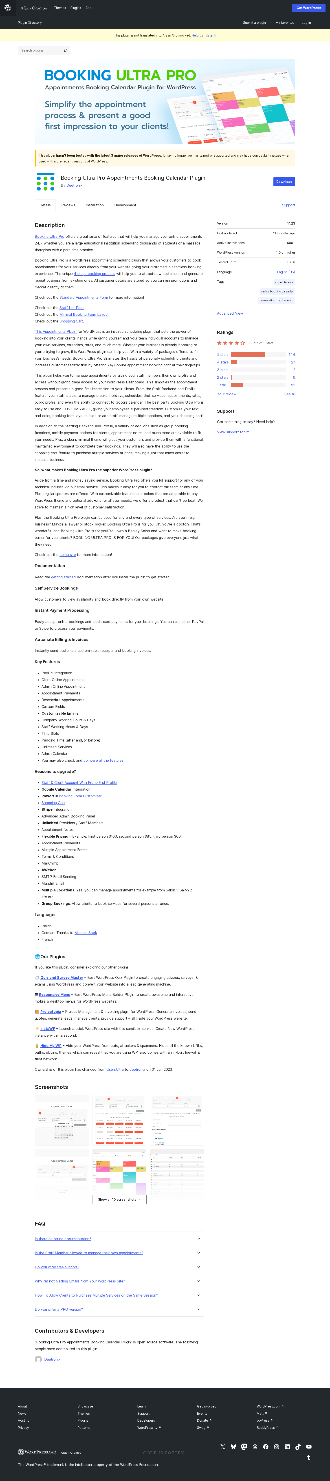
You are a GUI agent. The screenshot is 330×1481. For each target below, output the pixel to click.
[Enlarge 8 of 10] (140, 1209)
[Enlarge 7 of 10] (83, 1209)
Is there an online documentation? (63, 1239)
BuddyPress (268, 1427)
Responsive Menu (54, 994)
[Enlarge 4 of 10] (83, 1155)
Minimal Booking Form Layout (84, 314)
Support (288, 205)
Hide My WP (51, 1045)
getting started (63, 577)
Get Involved (206, 1406)
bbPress (265, 1420)
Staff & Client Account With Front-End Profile (79, 782)
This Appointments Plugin (56, 331)
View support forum (233, 432)
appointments (284, 282)
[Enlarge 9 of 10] (198, 1209)
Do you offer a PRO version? (59, 1309)
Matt (262, 1413)
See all (289, 394)
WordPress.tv (149, 1427)
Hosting (23, 1420)
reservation (267, 300)
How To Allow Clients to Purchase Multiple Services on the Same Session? (96, 1295)
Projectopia (50, 1011)
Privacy (23, 1427)
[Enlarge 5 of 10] (140, 1155)
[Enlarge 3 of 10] (198, 1100)
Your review (226, 394)
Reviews (68, 205)
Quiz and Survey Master (61, 977)
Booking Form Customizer (80, 796)
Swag (203, 1427)
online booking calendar (277, 291)
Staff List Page (71, 307)
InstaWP (47, 1028)
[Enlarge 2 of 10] (140, 1100)
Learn (141, 1406)
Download (284, 182)
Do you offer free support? (57, 1267)
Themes (84, 1413)
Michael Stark (86, 932)
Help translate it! (204, 35)
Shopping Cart (71, 321)
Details (45, 205)
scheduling (286, 300)
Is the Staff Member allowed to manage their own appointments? (89, 1253)
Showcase (85, 1406)
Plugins (83, 1420)
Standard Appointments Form (83, 297)
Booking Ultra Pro (49, 236)
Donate (204, 1420)
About (22, 1406)
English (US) (286, 272)
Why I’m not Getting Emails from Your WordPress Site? (80, 1281)
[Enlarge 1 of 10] (83, 1100)
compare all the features (103, 760)
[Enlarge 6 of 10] (198, 1155)
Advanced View (230, 313)
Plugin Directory (30, 22)
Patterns (84, 1427)
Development (125, 205)
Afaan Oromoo (71, 1452)
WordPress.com (270, 1406)
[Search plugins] (65, 50)
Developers (146, 1420)
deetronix (137, 1069)
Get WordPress (309, 8)
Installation (95, 205)
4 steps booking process (94, 273)
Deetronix (74, 185)
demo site (67, 554)
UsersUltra (115, 1069)
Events (202, 1413)
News (22, 1413)
